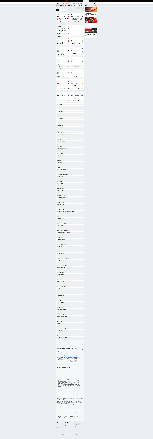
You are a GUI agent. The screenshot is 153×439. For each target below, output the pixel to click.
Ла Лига (74, 354)
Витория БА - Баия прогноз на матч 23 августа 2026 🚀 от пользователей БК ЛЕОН (76, 54)
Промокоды (80, 3)
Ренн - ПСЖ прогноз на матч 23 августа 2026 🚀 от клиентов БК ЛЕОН (63, 19)
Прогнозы (67, 3)
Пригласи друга (88, 13)
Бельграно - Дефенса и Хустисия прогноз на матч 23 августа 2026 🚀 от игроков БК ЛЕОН (77, 86)
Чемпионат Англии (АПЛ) (68, 354)
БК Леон (76, 422)
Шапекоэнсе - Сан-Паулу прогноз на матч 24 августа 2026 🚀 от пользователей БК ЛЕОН (62, 54)
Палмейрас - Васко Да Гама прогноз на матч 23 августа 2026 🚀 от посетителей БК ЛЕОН (63, 64)
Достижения (87, 23)
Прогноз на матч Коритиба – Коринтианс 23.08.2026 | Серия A (63, 43)
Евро (69, 360)
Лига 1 (58, 14)
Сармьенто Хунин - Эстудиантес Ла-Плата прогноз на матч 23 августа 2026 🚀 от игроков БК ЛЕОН (63, 76)
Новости (64, 3)
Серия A (58, 38)
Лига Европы (71, 357)
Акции (71, 3)
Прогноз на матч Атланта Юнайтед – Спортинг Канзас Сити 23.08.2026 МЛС (63, 97)
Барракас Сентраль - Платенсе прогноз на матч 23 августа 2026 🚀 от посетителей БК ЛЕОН (77, 76)
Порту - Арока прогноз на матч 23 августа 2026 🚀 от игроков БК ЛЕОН (62, 31)
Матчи (76, 3)
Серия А (76, 354)
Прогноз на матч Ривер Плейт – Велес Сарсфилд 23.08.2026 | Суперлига (63, 85)
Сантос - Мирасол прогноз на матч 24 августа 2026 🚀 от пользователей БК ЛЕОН (76, 43)
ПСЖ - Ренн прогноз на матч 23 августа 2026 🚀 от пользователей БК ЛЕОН (77, 19)
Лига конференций (75, 357)
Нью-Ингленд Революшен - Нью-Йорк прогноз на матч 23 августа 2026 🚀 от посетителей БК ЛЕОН (77, 98)
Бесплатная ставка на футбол (90, 34)
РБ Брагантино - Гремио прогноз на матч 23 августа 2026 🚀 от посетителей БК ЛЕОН (77, 64)
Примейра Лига (59, 26)
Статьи (74, 3)
